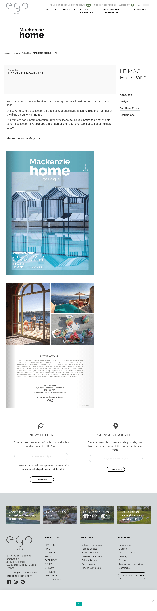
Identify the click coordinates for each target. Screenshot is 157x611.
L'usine (123, 548)
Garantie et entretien (133, 575)
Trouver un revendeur (131, 564)
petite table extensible (96, 119)
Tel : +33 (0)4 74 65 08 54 (22, 572)
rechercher (116, 469)
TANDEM (49, 571)
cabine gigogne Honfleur (94, 110)
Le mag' (123, 556)
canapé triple (44, 123)
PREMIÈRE (50, 575)
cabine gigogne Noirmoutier (26, 114)
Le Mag (16, 53)
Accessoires (88, 564)
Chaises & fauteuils (93, 556)
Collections (49, 9)
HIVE (47, 548)
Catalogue (125, 567)
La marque (125, 544)
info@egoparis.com (19, 575)
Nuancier (140, 9)
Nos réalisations (128, 552)
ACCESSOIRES (52, 579)
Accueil (7, 53)
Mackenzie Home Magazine (23, 138)
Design (124, 101)
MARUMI (49, 567)
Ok (79, 604)
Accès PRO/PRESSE (105, 5)
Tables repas (89, 560)
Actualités (26, 53)
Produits (68, 9)
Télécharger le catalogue (68, 5)
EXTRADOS (50, 560)
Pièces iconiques (91, 567)
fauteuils (71, 119)
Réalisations (127, 114)
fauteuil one (60, 123)
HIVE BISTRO (52, 544)
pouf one (74, 123)
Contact (123, 560)
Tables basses (89, 548)
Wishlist (125, 5)
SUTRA (48, 564)
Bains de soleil (90, 552)
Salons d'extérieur (92, 544)
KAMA (48, 556)
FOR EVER (50, 552)
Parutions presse (130, 108)
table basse (88, 123)
